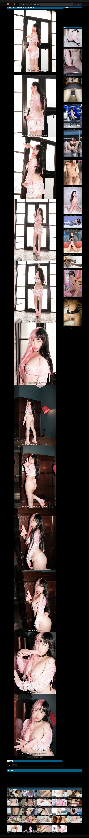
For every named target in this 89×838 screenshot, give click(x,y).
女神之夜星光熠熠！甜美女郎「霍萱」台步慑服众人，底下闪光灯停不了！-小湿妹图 (29, 832)
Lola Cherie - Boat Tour (11, 806)
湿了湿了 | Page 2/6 (67, 269)
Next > (41, 757)
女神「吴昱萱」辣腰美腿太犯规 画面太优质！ (59, 798)
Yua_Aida (24, 824)
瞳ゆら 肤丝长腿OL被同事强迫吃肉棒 (28, 815)
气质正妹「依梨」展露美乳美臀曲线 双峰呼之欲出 (29, 806)
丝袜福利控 (54, 815)
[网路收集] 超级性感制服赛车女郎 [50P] (44, 798)
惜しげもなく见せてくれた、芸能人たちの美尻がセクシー (14, 815)
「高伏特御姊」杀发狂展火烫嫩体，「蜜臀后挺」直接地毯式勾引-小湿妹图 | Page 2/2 (73, 255)
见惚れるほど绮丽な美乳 (56, 824)
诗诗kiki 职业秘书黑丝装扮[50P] (12, 824)
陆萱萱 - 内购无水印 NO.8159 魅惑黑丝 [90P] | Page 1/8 (72, 159)
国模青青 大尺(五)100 (11, 832)
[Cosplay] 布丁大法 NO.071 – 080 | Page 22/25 (71, 48)
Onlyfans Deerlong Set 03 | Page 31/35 (70, 186)
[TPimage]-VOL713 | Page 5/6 (69, 328)
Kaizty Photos (12, 4)
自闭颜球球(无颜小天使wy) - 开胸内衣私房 (59, 832)
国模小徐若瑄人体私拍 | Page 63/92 (69, 77)
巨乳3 (53, 806)
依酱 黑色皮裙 (69, 798)
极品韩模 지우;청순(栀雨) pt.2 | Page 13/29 (71, 229)
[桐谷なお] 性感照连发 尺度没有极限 (43, 832)
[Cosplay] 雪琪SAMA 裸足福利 (42, 824)
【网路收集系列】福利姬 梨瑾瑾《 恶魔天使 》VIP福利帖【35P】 (74, 824)
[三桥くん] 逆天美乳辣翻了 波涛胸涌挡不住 (44, 815)
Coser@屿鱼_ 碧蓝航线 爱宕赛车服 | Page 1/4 (71, 129)
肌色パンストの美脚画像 (71, 806)
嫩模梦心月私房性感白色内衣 (12, 798)
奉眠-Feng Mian (25, 798)
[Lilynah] (14, 765)
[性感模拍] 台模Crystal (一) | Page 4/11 (70, 215)
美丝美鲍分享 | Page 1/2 (68, 103)
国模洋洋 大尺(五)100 (71, 815)
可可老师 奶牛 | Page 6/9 (68, 298)
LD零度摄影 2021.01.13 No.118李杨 (43, 806)
